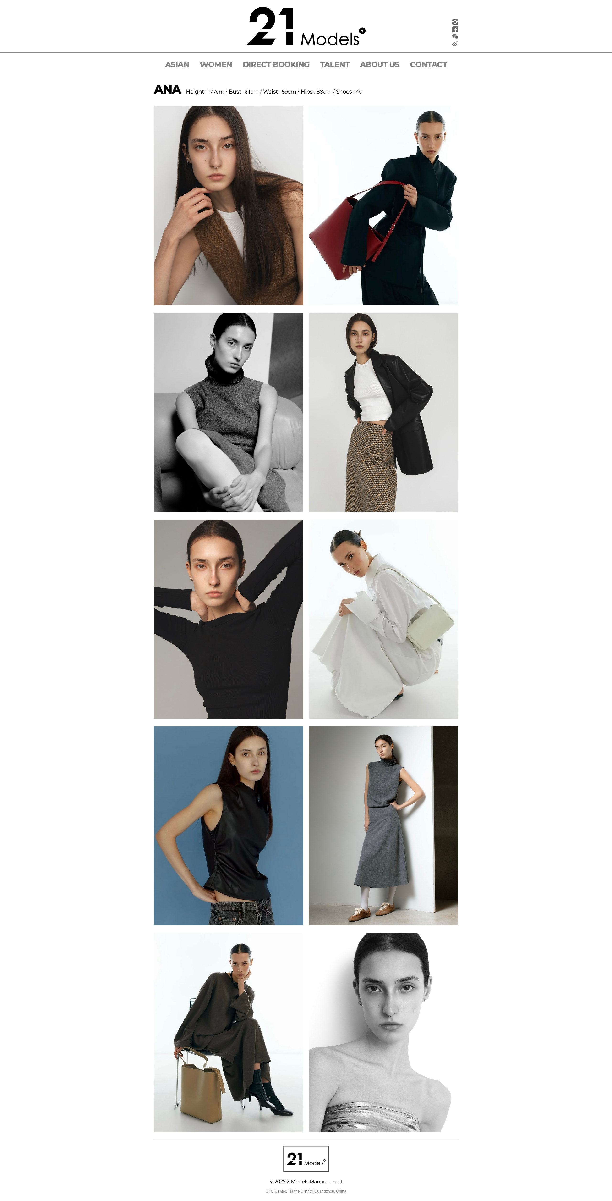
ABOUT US (379, 64)
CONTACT (428, 64)
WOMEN (216, 64)
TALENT (335, 64)
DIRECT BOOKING (276, 64)
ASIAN (177, 64)
